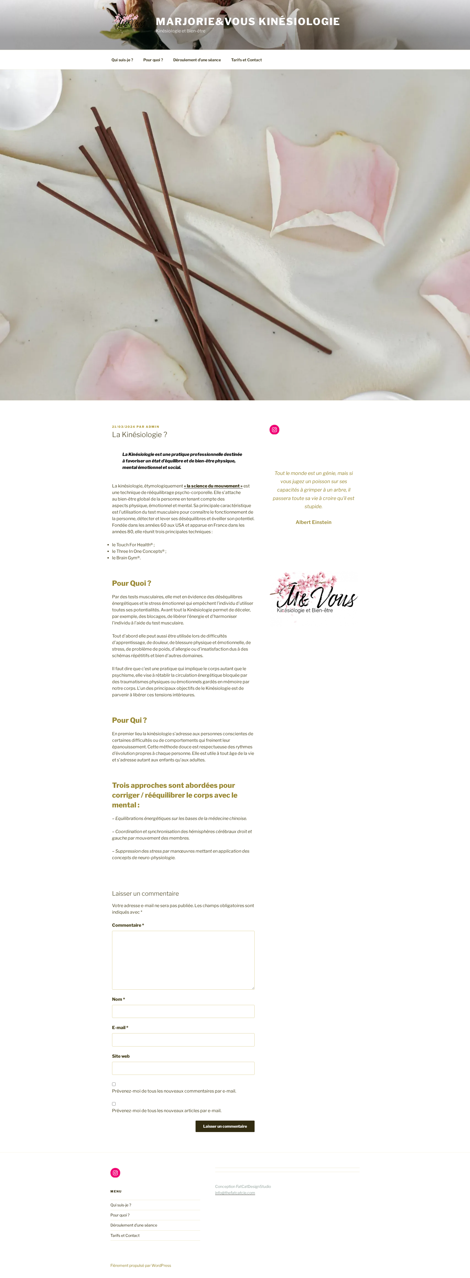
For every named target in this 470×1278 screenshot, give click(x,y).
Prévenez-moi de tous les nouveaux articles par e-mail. (166, 1110)
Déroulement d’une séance (197, 59)
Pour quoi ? (153, 59)
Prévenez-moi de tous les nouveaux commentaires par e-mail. (174, 1091)
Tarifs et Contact (246, 59)
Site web (121, 1056)
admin (152, 427)
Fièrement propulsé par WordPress (140, 1265)
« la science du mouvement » (213, 486)
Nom (118, 999)
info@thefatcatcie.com (235, 1192)
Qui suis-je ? (122, 59)
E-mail (120, 1027)
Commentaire (128, 925)
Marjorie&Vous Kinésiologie (248, 22)
